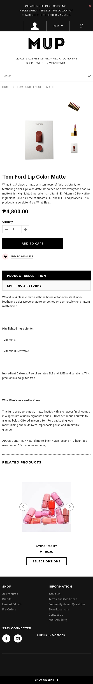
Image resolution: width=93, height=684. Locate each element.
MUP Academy (58, 619)
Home (6, 87)
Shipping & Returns (24, 285)
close (90, 6)
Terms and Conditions (63, 599)
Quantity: (7, 221)
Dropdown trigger (34, 26)
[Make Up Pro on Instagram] (18, 638)
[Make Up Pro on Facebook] (6, 638)
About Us (54, 594)
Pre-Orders (9, 609)
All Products (10, 594)
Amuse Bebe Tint (46, 546)
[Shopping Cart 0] (81, 26)
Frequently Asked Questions (67, 604)
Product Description (26, 276)
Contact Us (56, 614)
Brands (7, 599)
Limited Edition (12, 604)
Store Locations (59, 609)
